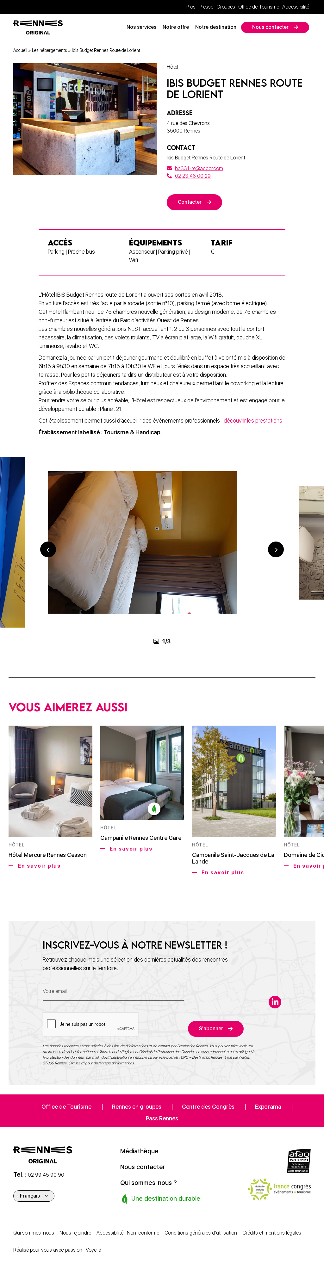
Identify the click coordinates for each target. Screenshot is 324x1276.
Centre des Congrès (208, 1106)
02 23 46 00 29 (193, 176)
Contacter (190, 202)
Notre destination (215, 27)
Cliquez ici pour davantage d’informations (101, 1063)
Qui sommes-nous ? (148, 1182)
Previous (48, 549)
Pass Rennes (162, 1118)
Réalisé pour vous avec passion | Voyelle (57, 1250)
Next (276, 549)
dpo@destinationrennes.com (124, 1057)
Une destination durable (165, 1198)
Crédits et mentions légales (271, 1233)
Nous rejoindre (75, 1233)
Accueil (20, 50)
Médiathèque (139, 1151)
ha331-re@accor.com (199, 168)
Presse (206, 7)
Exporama (268, 1106)
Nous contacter (270, 27)
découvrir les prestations (253, 420)
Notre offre (176, 27)
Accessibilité (295, 7)
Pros (191, 7)
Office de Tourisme (258, 7)
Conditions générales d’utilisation (201, 1233)
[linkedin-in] (275, 1002)
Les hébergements (49, 50)
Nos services (141, 27)
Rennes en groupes (136, 1106)
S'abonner (211, 1028)
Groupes (225, 7)
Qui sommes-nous (33, 1233)
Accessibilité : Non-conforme (128, 1233)
